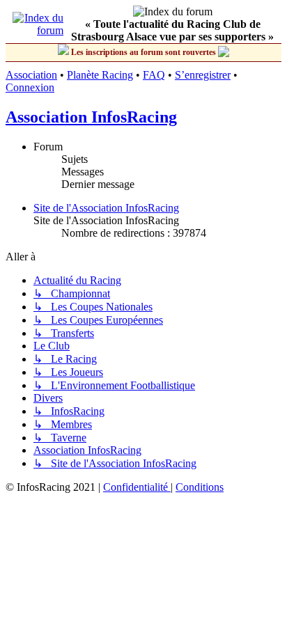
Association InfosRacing (91, 117)
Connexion (30, 87)
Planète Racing (100, 75)
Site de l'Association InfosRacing (106, 208)
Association (31, 75)
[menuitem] (137, 487)
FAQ (154, 75)
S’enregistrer (203, 75)
